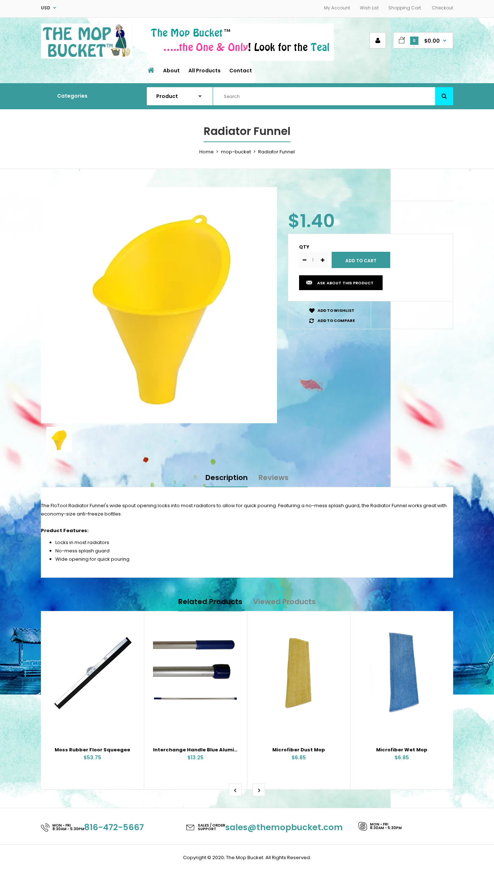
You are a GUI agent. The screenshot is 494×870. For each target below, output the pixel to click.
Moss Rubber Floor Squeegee (92, 749)
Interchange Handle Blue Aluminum (199, 749)
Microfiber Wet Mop (401, 749)
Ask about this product (345, 283)
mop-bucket (236, 151)
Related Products (210, 602)
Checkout (442, 8)
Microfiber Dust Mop (298, 749)
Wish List (369, 8)
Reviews (274, 477)
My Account (337, 8)
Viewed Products (284, 602)
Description (226, 477)
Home (206, 151)
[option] (159, 305)
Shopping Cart (404, 8)
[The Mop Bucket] (86, 57)
